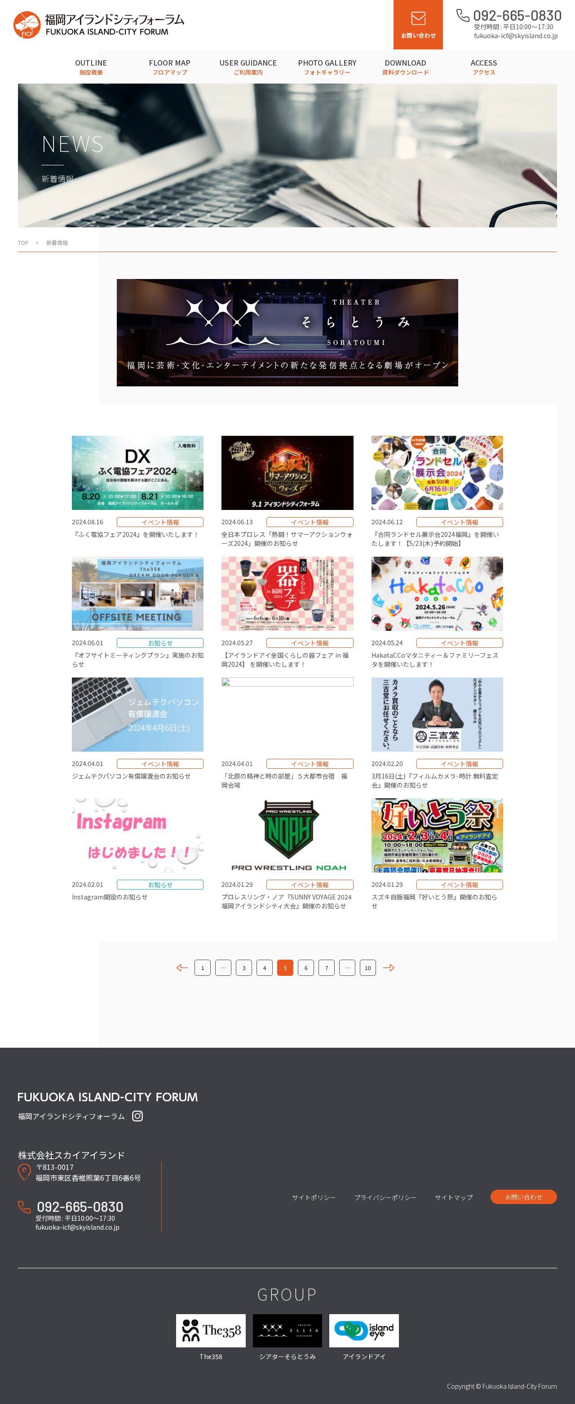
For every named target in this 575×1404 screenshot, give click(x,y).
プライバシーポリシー (385, 1197)
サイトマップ (454, 1197)
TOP (23, 242)
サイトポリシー (314, 1197)
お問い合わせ (524, 1196)
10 (368, 967)
